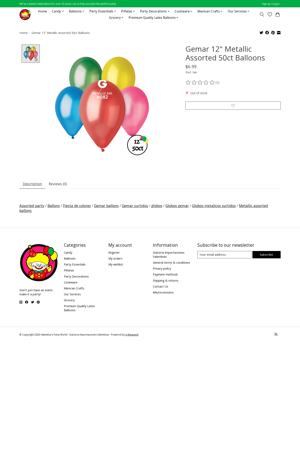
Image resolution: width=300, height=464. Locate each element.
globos (156, 205)
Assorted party (31, 205)
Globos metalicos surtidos (214, 205)
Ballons (54, 205)
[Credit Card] (275, 334)
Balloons (70, 258)
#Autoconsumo (163, 292)
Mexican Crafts (74, 288)
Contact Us (160, 286)
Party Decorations (76, 276)
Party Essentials (75, 264)
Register (114, 252)
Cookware (71, 282)
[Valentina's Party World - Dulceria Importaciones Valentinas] (25, 14)
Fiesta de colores (77, 205)
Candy (68, 252)
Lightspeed (132, 334)
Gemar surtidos (135, 205)
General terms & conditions (171, 262)
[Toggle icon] (262, 14)
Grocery (69, 300)
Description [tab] (32, 183)
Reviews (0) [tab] (58, 183)
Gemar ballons (106, 205)
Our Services (72, 294)
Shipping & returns (165, 280)
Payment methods (165, 274)
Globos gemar (177, 205)
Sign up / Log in (270, 4)
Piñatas (69, 270)
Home (42, 11)
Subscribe (266, 254)
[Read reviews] (200, 82)
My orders (115, 258)
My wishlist (115, 264)
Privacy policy (162, 268)
